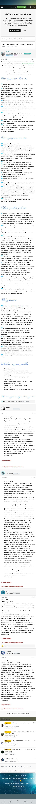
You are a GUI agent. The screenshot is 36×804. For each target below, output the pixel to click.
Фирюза (6, 759)
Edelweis (8, 651)
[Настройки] (27, 7)
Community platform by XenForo (18, 783)
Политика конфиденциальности (20, 778)
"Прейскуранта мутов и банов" (23, 164)
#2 (34, 413)
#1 (34, 59)
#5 (34, 657)
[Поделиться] (32, 59)
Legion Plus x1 (11, 752)
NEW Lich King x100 (14, 726)
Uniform (12, 775)
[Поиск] (34, 7)
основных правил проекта (23, 162)
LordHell (6, 726)
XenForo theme (16, 786)
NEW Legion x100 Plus (13, 735)
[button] (2, 7)
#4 (34, 597)
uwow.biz (31, 61)
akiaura (8, 407)
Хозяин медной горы (10, 758)
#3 (34, 477)
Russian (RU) (24, 775)
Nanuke (8, 472)
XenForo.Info (15, 785)
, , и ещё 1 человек (16, 401)
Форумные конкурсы (14, 759)
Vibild (7, 591)
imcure (6, 735)
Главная (17, 780)
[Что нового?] (31, 7)
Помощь (32, 778)
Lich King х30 (14, 744)
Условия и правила (6, 778)
